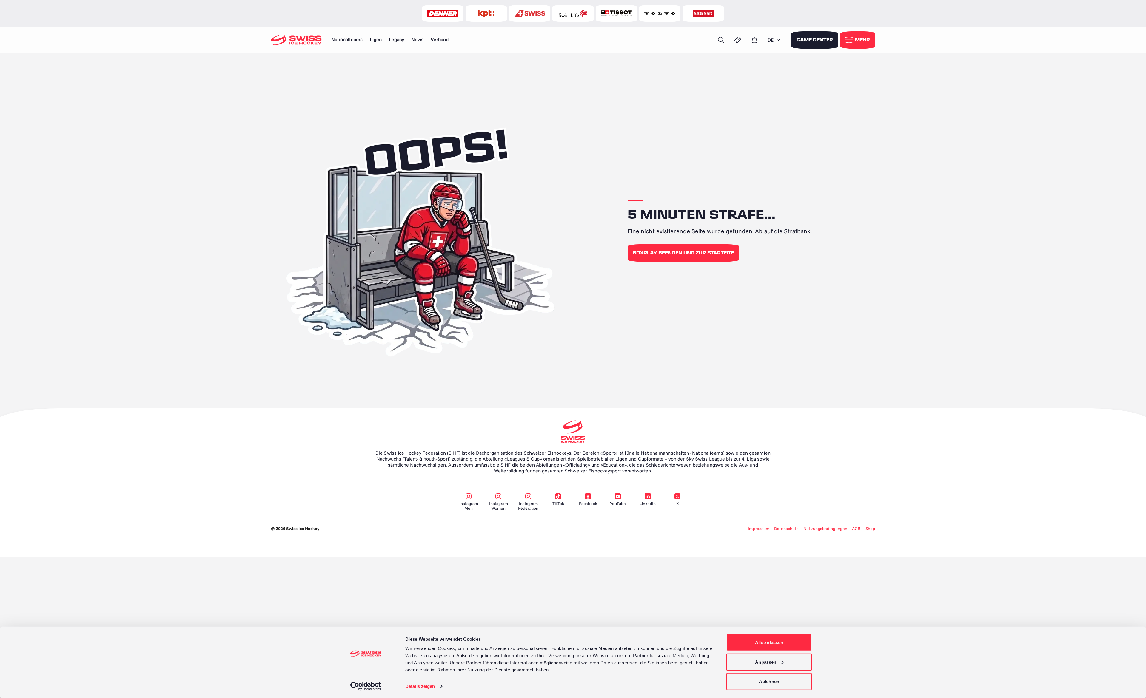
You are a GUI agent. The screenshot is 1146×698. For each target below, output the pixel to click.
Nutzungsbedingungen (825, 528)
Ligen (376, 39)
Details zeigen (420, 686)
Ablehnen (769, 681)
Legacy (396, 39)
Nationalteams (347, 39)
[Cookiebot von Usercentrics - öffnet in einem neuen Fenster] (366, 686)
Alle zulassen (769, 642)
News (417, 39)
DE (771, 40)
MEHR (862, 40)
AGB (856, 528)
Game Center (815, 40)
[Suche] (721, 40)
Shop (870, 528)
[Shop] (754, 40)
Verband (440, 39)
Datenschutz (786, 528)
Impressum (758, 528)
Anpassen (765, 661)
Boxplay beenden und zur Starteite (683, 253)
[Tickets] (737, 40)
